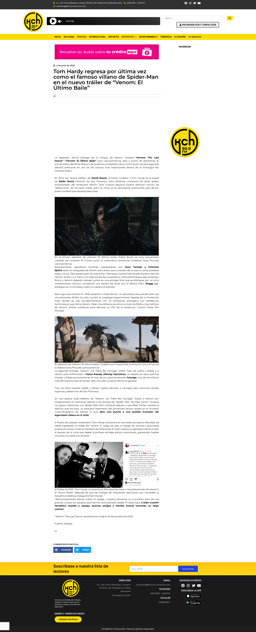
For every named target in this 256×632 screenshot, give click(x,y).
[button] (63, 550)
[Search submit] (230, 18)
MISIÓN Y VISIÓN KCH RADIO (69, 613)
